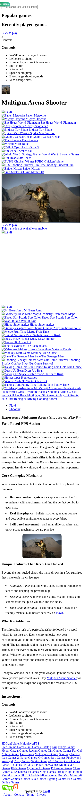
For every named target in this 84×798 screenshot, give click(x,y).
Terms (30, 794)
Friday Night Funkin (69, 771)
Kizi (54, 747)
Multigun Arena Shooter (62, 678)
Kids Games (18, 768)
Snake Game (39, 761)
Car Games (27, 754)
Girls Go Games (12, 764)
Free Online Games (14, 747)
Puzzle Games (66, 747)
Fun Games (74, 779)
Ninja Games (47, 771)
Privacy (41, 794)
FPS (36, 743)
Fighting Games (56, 779)
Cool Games (72, 761)
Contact (19, 794)
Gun (8, 743)
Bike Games (38, 779)
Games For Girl (72, 750)
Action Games (10, 754)
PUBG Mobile (30, 775)
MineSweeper (48, 775)
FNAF (26, 764)
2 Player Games (27, 757)
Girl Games (55, 750)
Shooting (15, 409)
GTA (14, 771)
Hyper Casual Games (15, 750)
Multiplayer (27, 743)
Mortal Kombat (11, 775)
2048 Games (55, 761)
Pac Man (63, 775)
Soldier (15, 743)
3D (3, 743)
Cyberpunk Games (38, 768)
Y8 (33, 764)
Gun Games (9, 757)
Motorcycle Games (46, 754)
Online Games (10, 782)
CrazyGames (50, 764)
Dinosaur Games (28, 771)
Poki (39, 764)
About (7, 794)
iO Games (44, 757)
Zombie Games (20, 779)
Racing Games (38, 750)
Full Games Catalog (38, 747)
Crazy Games (22, 761)
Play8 (12, 405)
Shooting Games (69, 754)
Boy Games (58, 757)
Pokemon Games (61, 768)
